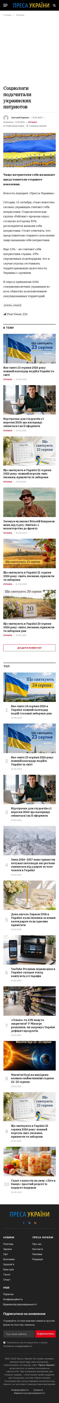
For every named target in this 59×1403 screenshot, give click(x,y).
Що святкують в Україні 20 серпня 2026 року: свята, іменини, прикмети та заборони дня (28, 627)
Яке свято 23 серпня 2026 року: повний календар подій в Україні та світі (28, 371)
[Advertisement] (29, 50)
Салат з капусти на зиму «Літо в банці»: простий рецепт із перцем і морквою (33, 1184)
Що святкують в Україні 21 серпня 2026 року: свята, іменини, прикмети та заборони (28, 576)
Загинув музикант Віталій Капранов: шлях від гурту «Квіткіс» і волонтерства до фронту (29, 525)
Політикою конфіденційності (17, 1346)
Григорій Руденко (20, 117)
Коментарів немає (15, 126)
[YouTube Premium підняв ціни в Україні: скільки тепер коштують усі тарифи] (29, 950)
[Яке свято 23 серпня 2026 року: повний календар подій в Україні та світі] (29, 348)
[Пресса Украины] (31, 5)
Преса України (46, 1365)
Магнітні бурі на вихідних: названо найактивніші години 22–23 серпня (32, 1078)
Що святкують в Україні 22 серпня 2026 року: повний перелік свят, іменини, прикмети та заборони (27, 473)
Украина (32, 122)
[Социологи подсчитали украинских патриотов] (29, 150)
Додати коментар (29, 647)
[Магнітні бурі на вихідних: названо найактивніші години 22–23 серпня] (29, 1055)
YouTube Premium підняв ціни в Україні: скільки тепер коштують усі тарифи (33, 972)
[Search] (54, 5)
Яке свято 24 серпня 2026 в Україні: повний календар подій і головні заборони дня (31, 710)
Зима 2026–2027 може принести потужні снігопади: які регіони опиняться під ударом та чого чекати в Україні (33, 865)
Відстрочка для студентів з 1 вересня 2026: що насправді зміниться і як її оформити (23, 422)
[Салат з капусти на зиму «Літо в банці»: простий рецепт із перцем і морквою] (29, 1161)
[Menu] (5, 5)
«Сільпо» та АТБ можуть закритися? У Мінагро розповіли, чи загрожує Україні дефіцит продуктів (33, 1025)
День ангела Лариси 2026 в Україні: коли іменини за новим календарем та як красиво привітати (33, 919)
